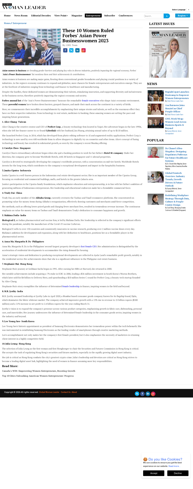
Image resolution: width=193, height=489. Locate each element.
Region (182, 15)
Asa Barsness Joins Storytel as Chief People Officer (175, 108)
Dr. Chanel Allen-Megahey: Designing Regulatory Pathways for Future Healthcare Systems (176, 155)
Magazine (76, 15)
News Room (21, 15)
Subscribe (109, 15)
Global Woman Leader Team (175, 101)
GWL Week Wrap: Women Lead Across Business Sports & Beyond (175, 123)
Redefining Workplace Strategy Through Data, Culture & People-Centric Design (177, 200)
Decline (178, 473)
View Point (60, 15)
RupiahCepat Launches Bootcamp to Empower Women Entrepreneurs (177, 95)
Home (7, 15)
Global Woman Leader (49, 392)
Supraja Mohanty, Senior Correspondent (173, 132)
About (74, 392)
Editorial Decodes (41, 15)
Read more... (175, 466)
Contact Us (66, 392)
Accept (153, 473)
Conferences (126, 15)
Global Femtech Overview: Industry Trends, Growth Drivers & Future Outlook (175, 179)
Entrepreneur (93, 15)
